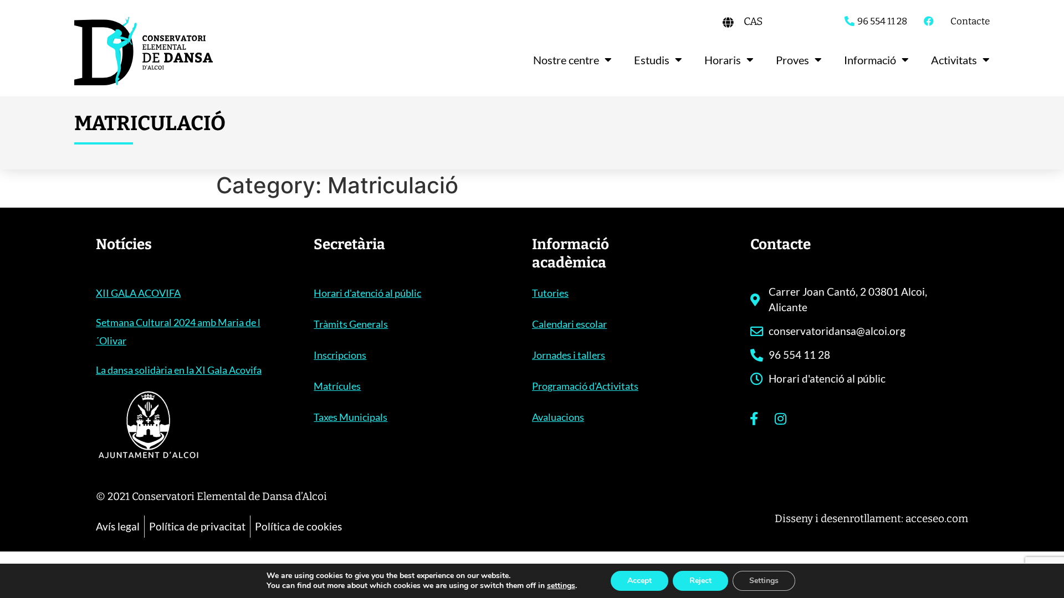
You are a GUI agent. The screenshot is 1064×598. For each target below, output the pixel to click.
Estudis (651, 59)
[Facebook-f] (754, 418)
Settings (764, 580)
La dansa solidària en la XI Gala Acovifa (179, 370)
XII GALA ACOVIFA (138, 293)
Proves (792, 59)
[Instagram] (781, 418)
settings (561, 586)
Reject (700, 580)
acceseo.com (937, 518)
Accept (639, 580)
